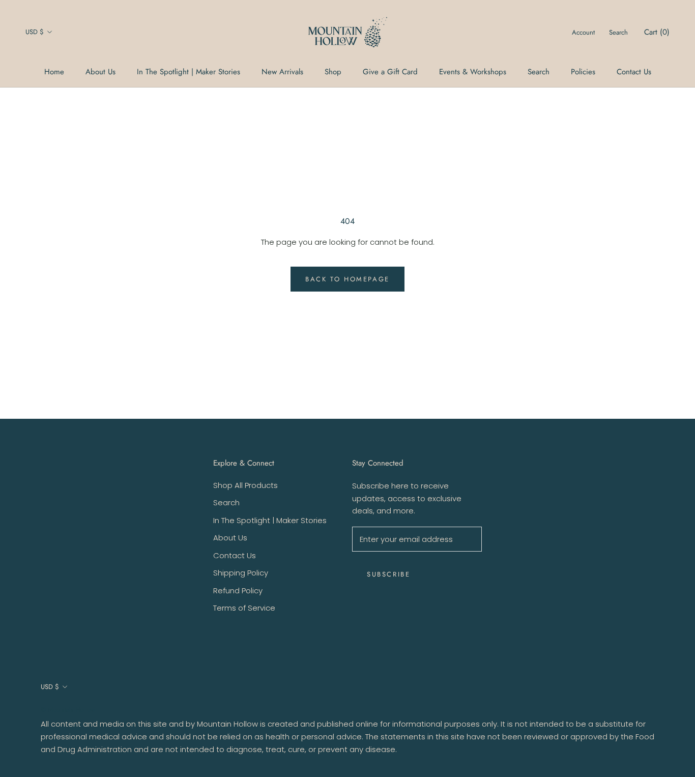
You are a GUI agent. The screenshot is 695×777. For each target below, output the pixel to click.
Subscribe (388, 574)
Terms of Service (244, 607)
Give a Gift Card (390, 71)
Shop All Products (245, 485)
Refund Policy (238, 590)
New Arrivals (282, 71)
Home (54, 71)
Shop (333, 71)
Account (583, 32)
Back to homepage (347, 279)
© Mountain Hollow (68, 709)
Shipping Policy (240, 572)
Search (538, 71)
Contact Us (634, 71)
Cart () (657, 32)
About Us (100, 71)
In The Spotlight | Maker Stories (188, 71)
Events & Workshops (472, 71)
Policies (583, 71)
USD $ (34, 32)
